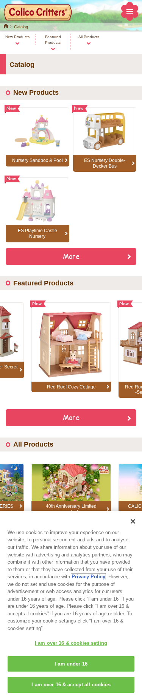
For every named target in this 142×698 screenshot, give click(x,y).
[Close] (133, 521)
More (71, 256)
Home (6, 25)
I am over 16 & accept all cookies (70, 684)
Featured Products (53, 40)
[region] (71, 604)
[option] (71, 347)
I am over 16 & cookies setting (71, 643)
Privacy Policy (88, 576)
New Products (17, 37)
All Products (88, 37)
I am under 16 (71, 664)
